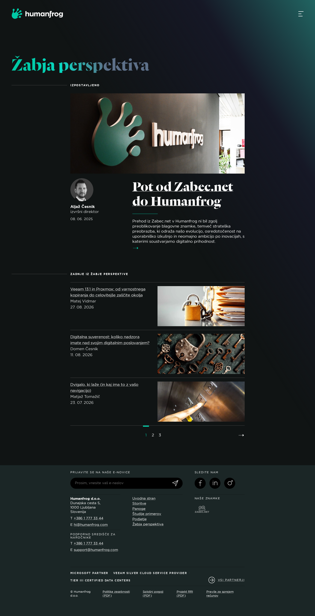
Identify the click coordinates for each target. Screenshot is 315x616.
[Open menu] (300, 13)
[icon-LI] (214, 483)
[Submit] (175, 483)
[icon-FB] (200, 483)
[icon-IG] (229, 483)
